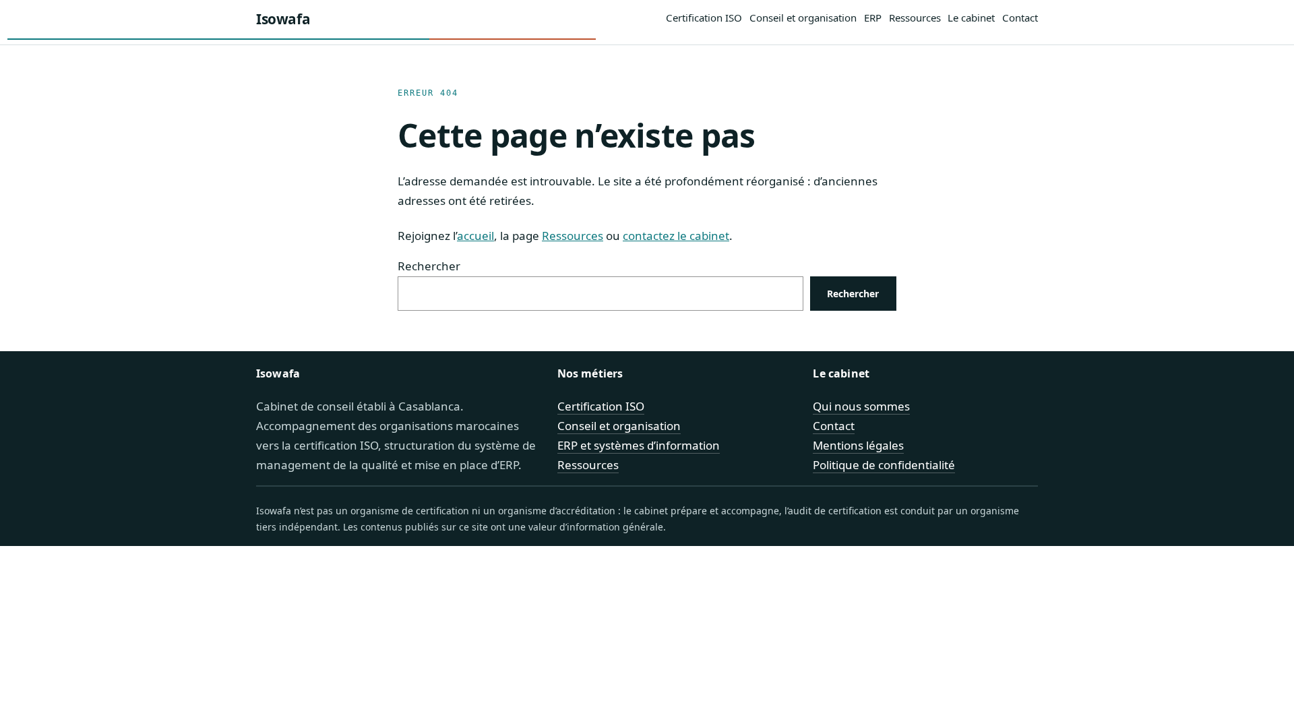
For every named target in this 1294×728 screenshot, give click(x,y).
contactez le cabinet (676, 235)
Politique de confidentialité (884, 465)
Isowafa (283, 18)
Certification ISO (600, 406)
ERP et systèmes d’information (638, 445)
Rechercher (429, 266)
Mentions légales (858, 445)
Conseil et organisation (619, 425)
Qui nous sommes (861, 406)
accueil (475, 235)
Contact (834, 425)
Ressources (572, 235)
